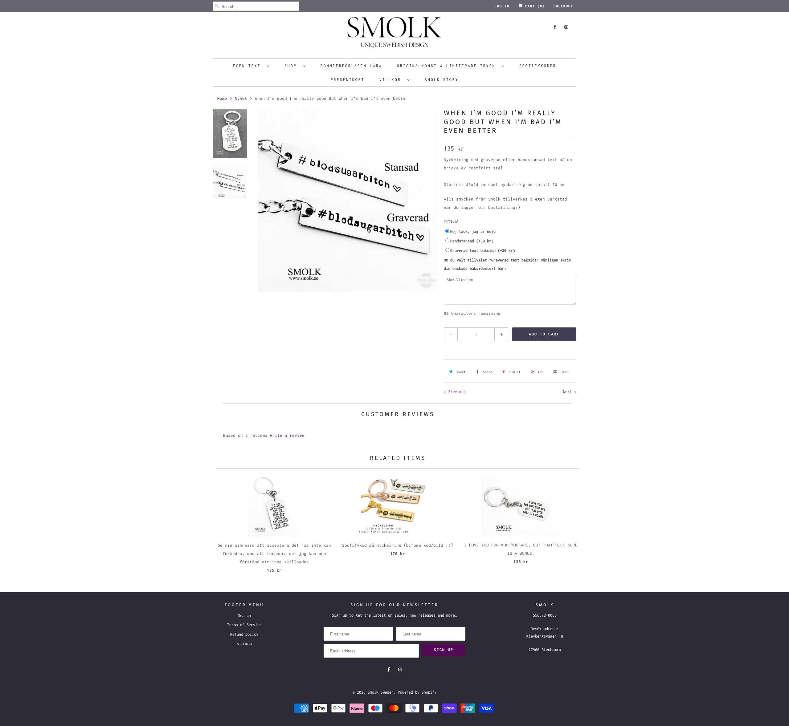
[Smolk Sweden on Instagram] (566, 27)
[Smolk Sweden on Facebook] (555, 27)
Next (568, 392)
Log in (502, 6)
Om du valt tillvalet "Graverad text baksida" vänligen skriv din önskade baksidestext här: (507, 264)
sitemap (244, 643)
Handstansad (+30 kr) (471, 241)
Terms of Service (244, 625)
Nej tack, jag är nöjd (473, 231)
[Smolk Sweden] (394, 34)
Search (244, 615)
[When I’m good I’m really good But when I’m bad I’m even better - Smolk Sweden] (348, 200)
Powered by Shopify (417, 692)
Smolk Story (442, 80)
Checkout (563, 6)
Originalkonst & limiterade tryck (448, 66)
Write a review (287, 435)
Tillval (451, 222)
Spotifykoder (537, 66)
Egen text (248, 66)
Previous (456, 392)
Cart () (534, 6)
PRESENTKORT (348, 80)
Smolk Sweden (381, 692)
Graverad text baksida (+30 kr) (482, 250)
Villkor (391, 80)
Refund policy (244, 634)
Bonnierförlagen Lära (351, 66)
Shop (292, 66)
